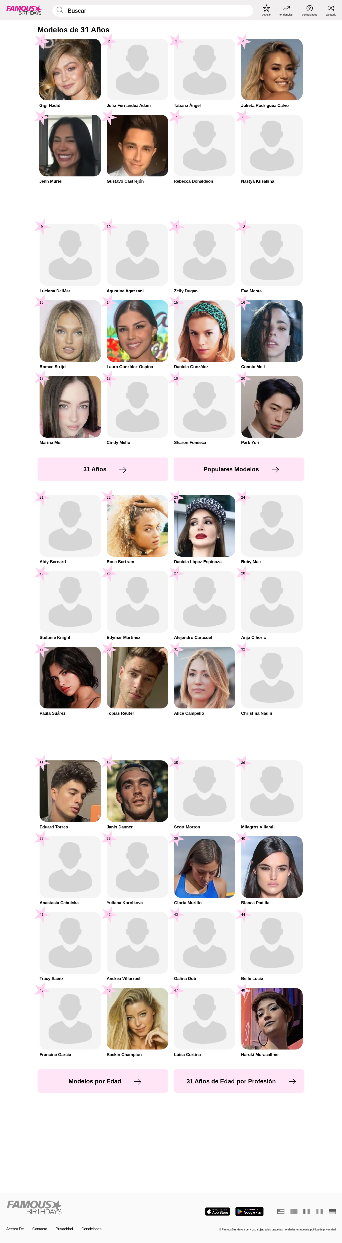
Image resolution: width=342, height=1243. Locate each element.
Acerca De (15, 1229)
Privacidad (64, 1229)
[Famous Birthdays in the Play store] (249, 1211)
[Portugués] (293, 1211)
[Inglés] (280, 1211)
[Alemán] (332, 1211)
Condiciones (91, 1229)
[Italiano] (319, 1211)
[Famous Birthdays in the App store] (218, 1211)
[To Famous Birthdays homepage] (24, 10)
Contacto (39, 1229)
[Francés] (306, 1211)
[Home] (87, 1208)
